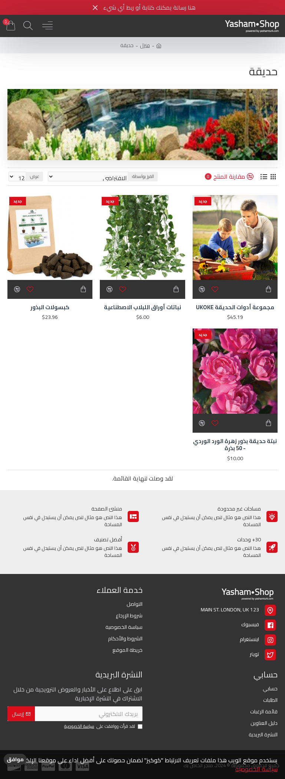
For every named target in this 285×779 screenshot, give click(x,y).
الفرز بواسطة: (142, 176)
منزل (145, 45)
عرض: (34, 176)
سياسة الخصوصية (256, 769)
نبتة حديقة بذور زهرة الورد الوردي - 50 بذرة (235, 445)
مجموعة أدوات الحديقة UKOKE (235, 307)
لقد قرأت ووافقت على (99, 726)
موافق (15, 759)
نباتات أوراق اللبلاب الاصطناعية (142, 307)
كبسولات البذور (49, 307)
